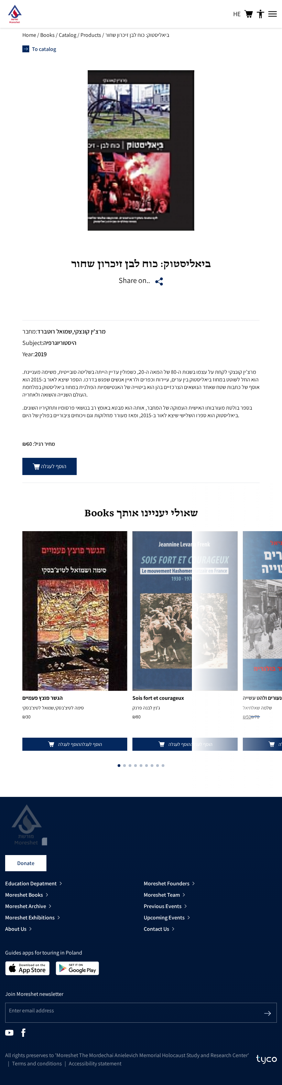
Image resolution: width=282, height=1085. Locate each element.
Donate (25, 863)
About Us (15, 929)
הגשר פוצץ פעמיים (42, 698)
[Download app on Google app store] (77, 967)
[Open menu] (272, 14)
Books (47, 35)
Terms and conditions (37, 1063)
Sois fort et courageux (158, 698)
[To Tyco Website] (266, 1059)
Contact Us (156, 929)
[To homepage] (14, 14)
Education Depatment (31, 883)
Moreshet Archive (25, 906)
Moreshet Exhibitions (30, 917)
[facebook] (23, 1032)
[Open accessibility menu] (260, 14)
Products (90, 35)
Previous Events (163, 906)
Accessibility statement (95, 1063)
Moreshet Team (162, 894)
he (237, 14)
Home (29, 35)
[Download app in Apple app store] (27, 967)
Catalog (67, 35)
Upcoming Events (164, 917)
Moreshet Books (24, 894)
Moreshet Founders (166, 883)
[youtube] (9, 1032)
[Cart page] (248, 14)
